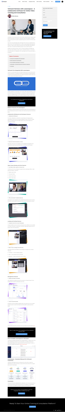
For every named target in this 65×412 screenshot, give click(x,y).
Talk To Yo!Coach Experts (21, 334)
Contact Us (32, 406)
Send (45, 25)
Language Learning (32, 1)
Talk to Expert (47, 36)
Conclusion (12, 66)
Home (19, 1)
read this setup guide (23, 344)
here (34, 325)
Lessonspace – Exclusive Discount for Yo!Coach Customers (20, 64)
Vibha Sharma (15, 16)
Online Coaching (39, 1)
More (52, 1)
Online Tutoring (24, 1)
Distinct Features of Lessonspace (15, 60)
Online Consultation (46, 1)
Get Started (22, 393)
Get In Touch (21, 103)
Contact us (57, 1)
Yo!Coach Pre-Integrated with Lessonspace (17, 58)
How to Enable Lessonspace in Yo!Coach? (17, 62)
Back (9, 6)
